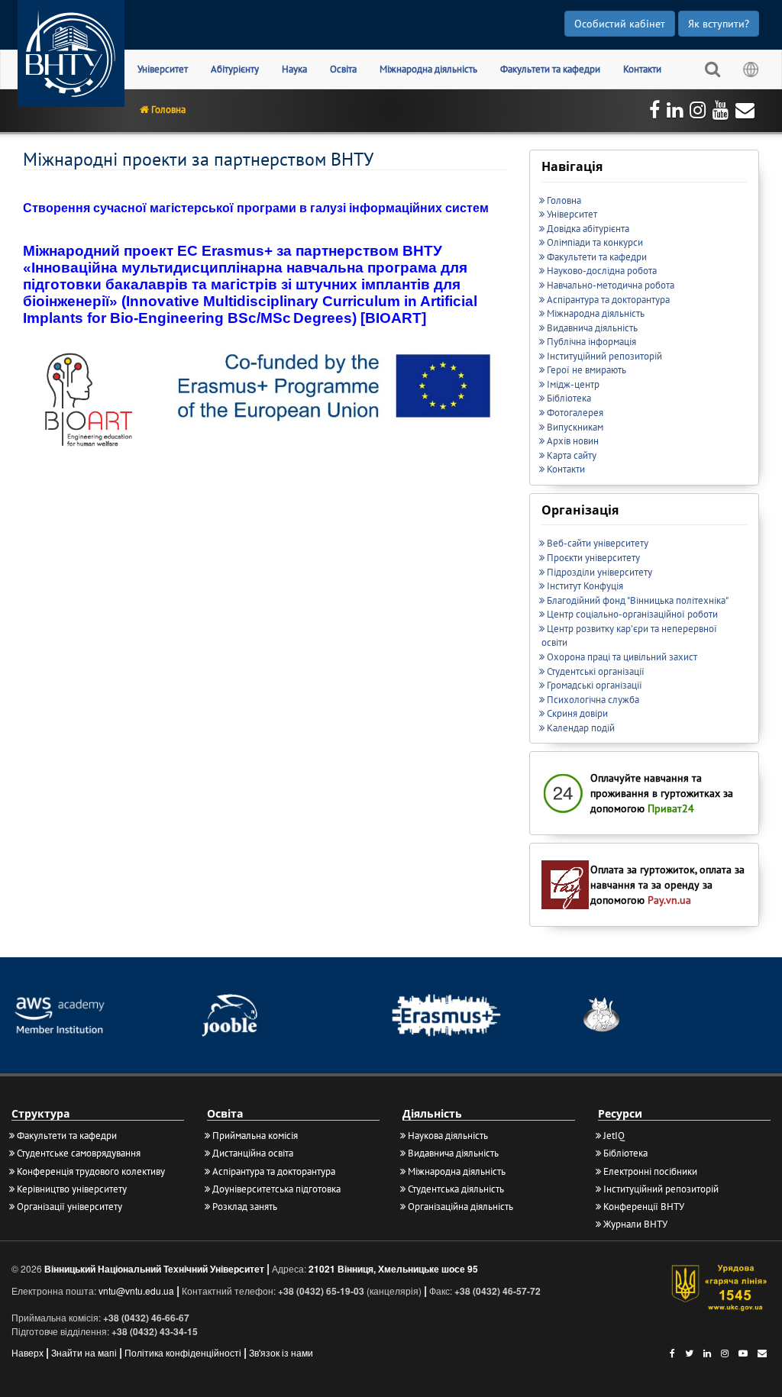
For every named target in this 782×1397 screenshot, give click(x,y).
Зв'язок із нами (281, 1352)
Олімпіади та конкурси (595, 242)
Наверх (27, 1352)
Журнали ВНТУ (635, 1224)
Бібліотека (569, 398)
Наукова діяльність (448, 1135)
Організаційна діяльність (460, 1206)
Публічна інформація (591, 341)
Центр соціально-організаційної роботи (632, 614)
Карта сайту (571, 455)
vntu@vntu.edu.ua (136, 1290)
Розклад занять (244, 1206)
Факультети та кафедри (550, 69)
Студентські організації (596, 671)
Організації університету (69, 1206)
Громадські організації (594, 685)
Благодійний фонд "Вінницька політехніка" (638, 600)
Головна (168, 109)
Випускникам (575, 427)
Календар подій (581, 727)
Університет (162, 69)
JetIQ (614, 1135)
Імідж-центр (573, 384)
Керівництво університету (72, 1188)
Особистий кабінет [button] (619, 24)
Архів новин (573, 440)
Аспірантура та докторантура (608, 299)
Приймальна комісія (255, 1135)
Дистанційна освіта (252, 1153)
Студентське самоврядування (79, 1153)
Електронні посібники (650, 1171)
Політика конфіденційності (182, 1352)
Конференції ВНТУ (643, 1206)
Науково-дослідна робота (602, 270)
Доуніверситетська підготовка (276, 1188)
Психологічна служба (593, 699)
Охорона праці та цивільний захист (622, 656)
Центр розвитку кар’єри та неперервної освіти (629, 636)
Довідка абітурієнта (588, 228)
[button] (712, 69)
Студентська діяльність (456, 1188)
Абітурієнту (235, 69)
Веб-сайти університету (597, 543)
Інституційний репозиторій (604, 356)
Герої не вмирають (586, 369)
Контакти (642, 69)
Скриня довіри (577, 713)
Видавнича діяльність (592, 327)
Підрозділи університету (599, 572)
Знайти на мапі (84, 1352)
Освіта (343, 69)
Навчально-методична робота (610, 285)
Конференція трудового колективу (91, 1171)
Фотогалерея (575, 412)
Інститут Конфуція (585, 585)
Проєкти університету (593, 557)
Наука (294, 69)
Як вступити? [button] (718, 24)
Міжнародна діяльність (428, 69)
